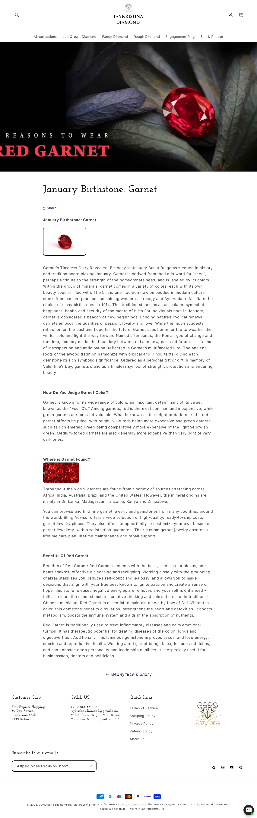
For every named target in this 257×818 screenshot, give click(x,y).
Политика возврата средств (123, 804)
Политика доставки (111, 808)
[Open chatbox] (248, 810)
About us (137, 739)
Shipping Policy (142, 716)
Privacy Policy (142, 723)
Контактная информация (147, 808)
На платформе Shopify (83, 804)
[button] (17, 15)
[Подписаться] (91, 766)
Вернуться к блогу (131, 674)
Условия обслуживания (213, 804)
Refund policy (141, 731)
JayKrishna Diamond (53, 804)
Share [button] (52, 208)
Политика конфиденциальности (170, 804)
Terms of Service (144, 708)
